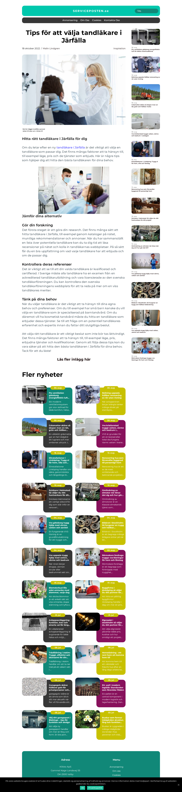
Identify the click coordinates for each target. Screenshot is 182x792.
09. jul (58, 647)
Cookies (96, 20)
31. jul (58, 615)
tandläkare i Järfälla (71, 147)
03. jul (111, 712)
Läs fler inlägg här (74, 359)
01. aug (57, 582)
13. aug (110, 453)
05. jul (111, 680)
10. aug (57, 485)
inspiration (119, 48)
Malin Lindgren (51, 48)
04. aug (58, 517)
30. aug (58, 388)
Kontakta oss (112, 20)
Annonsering (69, 20)
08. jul (111, 647)
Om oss (84, 20)
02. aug (111, 550)
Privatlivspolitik (95, 788)
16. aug (57, 453)
